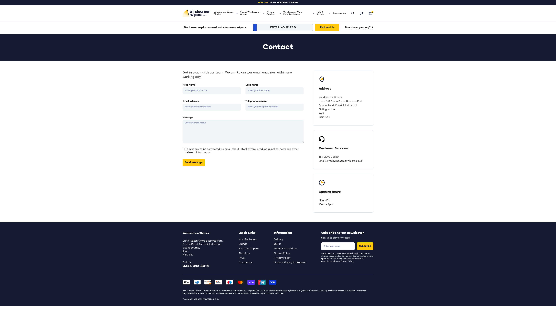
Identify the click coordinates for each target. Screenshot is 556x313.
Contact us (245, 263)
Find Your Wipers (249, 249)
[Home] (196, 13)
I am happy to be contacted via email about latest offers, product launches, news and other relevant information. (242, 151)
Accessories (339, 13)
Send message (193, 162)
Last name (251, 85)
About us (244, 253)
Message (188, 117)
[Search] (352, 13)
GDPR (277, 244)
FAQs (242, 258)
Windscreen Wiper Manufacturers (293, 13)
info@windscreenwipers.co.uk (345, 161)
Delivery (278, 239)
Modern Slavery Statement (290, 263)
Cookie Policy (282, 253)
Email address (191, 101)
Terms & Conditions (285, 249)
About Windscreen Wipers (250, 13)
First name (189, 85)
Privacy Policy (347, 261)
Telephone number (256, 101)
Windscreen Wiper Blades (223, 13)
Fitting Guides (270, 13)
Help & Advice (320, 13)
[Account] (361, 13)
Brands (243, 244)
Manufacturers (248, 239)
